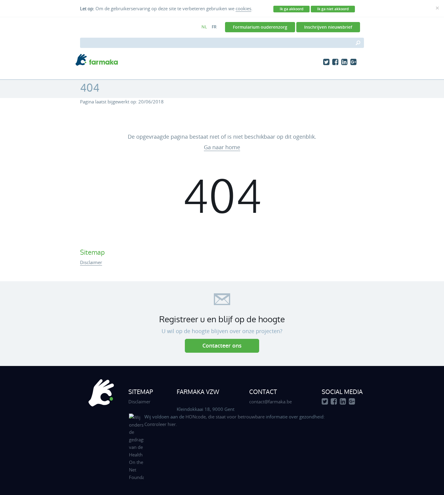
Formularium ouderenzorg (260, 27)
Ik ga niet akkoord (333, 8)
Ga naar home (222, 147)
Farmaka (97, 60)
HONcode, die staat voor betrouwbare (225, 417)
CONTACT (263, 392)
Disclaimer (91, 262)
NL (204, 27)
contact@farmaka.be (270, 402)
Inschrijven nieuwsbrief (328, 27)
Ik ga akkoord (291, 8)
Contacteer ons (222, 345)
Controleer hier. (160, 424)
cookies (243, 8)
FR (214, 27)
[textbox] (222, 43)
